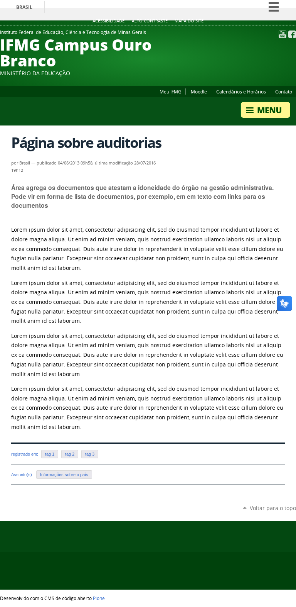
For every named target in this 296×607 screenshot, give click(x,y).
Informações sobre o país (64, 474)
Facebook (292, 34)
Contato (283, 91)
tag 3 (89, 454)
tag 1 (49, 454)
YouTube (282, 34)
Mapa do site (189, 21)
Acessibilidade (108, 21)
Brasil (24, 7)
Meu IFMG (171, 91)
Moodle (199, 91)
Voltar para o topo (273, 508)
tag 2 (69, 454)
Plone (99, 598)
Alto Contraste (150, 21)
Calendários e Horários (241, 91)
